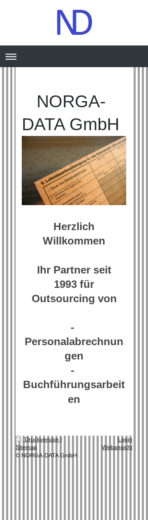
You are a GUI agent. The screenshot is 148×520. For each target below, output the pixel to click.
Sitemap (26, 447)
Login (125, 439)
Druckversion (41, 439)
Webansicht (117, 447)
